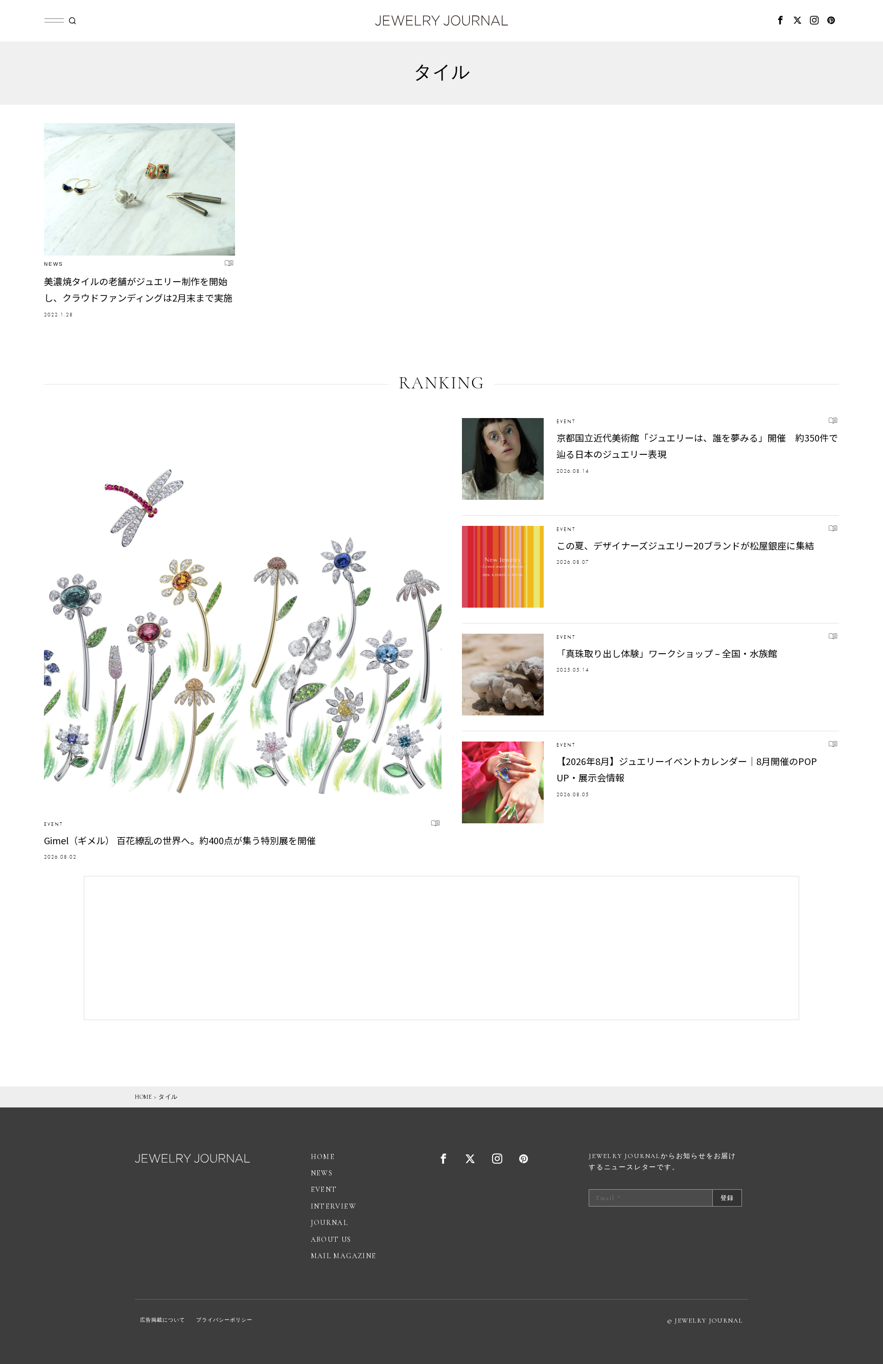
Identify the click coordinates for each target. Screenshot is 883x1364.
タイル (168, 1096)
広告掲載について (162, 1320)
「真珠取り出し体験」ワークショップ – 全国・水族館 (666, 653)
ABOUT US (331, 1239)
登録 (727, 1197)
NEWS (53, 264)
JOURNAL (329, 1222)
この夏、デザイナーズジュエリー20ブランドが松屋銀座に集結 (685, 545)
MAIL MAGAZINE (344, 1256)
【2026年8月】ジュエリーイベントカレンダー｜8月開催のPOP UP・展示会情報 (686, 769)
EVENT (53, 824)
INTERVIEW (334, 1206)
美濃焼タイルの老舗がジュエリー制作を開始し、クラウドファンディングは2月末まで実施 (138, 289)
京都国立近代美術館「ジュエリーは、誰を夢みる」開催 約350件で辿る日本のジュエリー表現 (697, 445)
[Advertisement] (441, 948)
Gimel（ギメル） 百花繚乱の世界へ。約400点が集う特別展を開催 (180, 840)
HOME (143, 1096)
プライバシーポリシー (224, 1320)
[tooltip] (780, 20)
